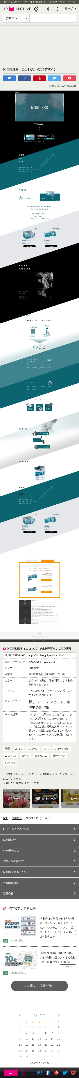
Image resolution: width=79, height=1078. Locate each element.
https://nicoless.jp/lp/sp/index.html (46, 655)
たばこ (19, 748)
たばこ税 (10, 763)
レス (46, 748)
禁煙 (7, 748)
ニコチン (33, 748)
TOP (5, 818)
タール (25, 755)
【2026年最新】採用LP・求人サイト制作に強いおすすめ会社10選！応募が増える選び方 (58, 958)
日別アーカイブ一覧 (39, 1063)
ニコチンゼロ (61, 748)
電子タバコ (41, 755)
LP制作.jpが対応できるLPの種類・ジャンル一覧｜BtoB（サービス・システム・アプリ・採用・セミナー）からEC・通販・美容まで (58, 923)
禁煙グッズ (59, 755)
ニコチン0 (10, 755)
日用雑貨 (17, 818)
